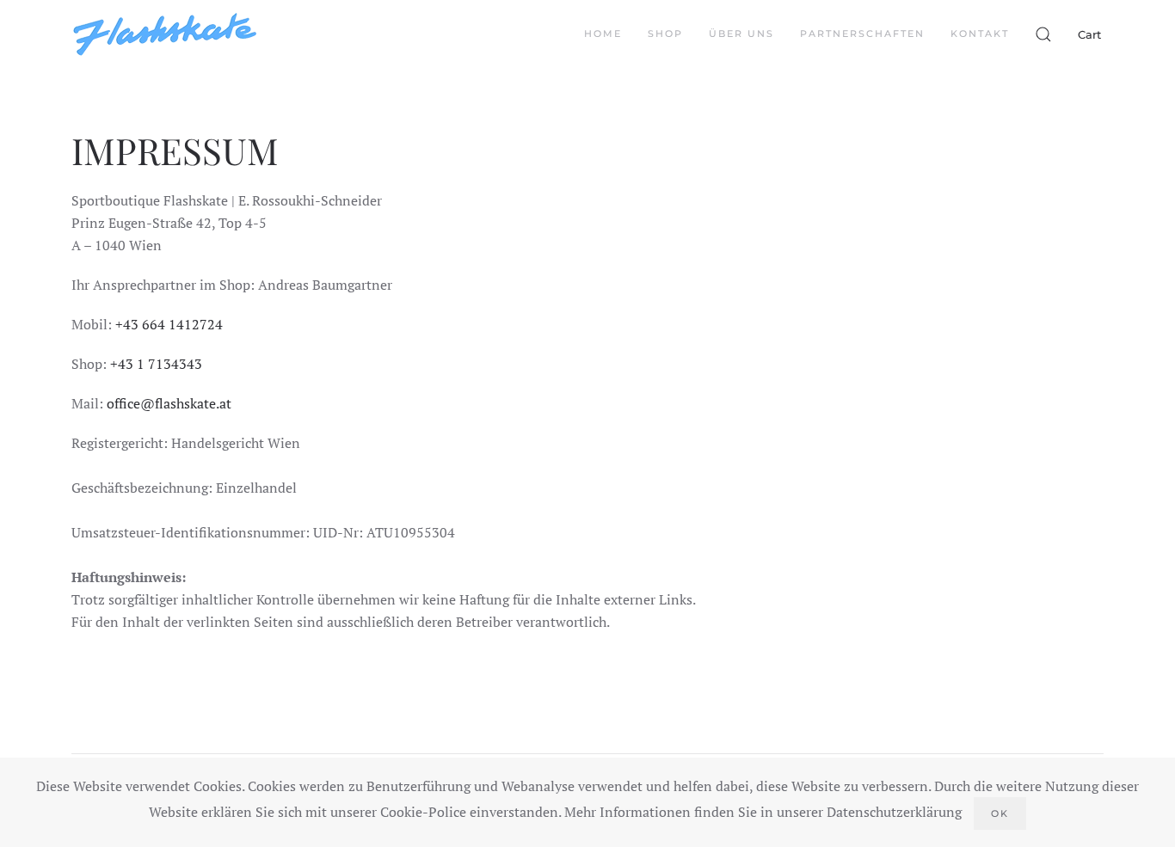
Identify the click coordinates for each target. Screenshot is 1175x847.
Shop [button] (665, 34)
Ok (1000, 813)
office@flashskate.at (169, 403)
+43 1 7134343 (156, 363)
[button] (1043, 34)
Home (603, 34)
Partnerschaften (862, 34)
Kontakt (979, 34)
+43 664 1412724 (169, 324)
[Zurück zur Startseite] (164, 34)
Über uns (741, 34)
